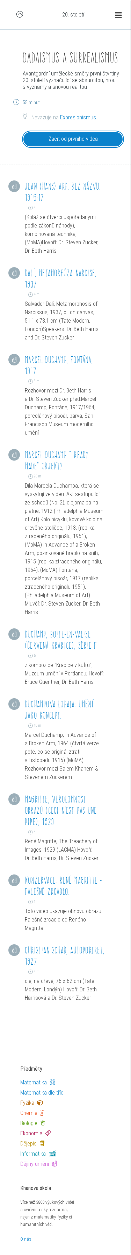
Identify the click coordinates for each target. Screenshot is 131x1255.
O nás (25, 1239)
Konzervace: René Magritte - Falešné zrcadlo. (63, 886)
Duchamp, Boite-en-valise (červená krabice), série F (61, 639)
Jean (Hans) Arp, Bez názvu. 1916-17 (63, 191)
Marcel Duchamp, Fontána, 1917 (59, 365)
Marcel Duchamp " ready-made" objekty (58, 460)
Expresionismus (78, 117)
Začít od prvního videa (73, 139)
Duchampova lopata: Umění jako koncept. (59, 709)
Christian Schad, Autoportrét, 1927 (64, 955)
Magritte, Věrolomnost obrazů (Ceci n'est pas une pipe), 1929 (61, 810)
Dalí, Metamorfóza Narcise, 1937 (60, 278)
